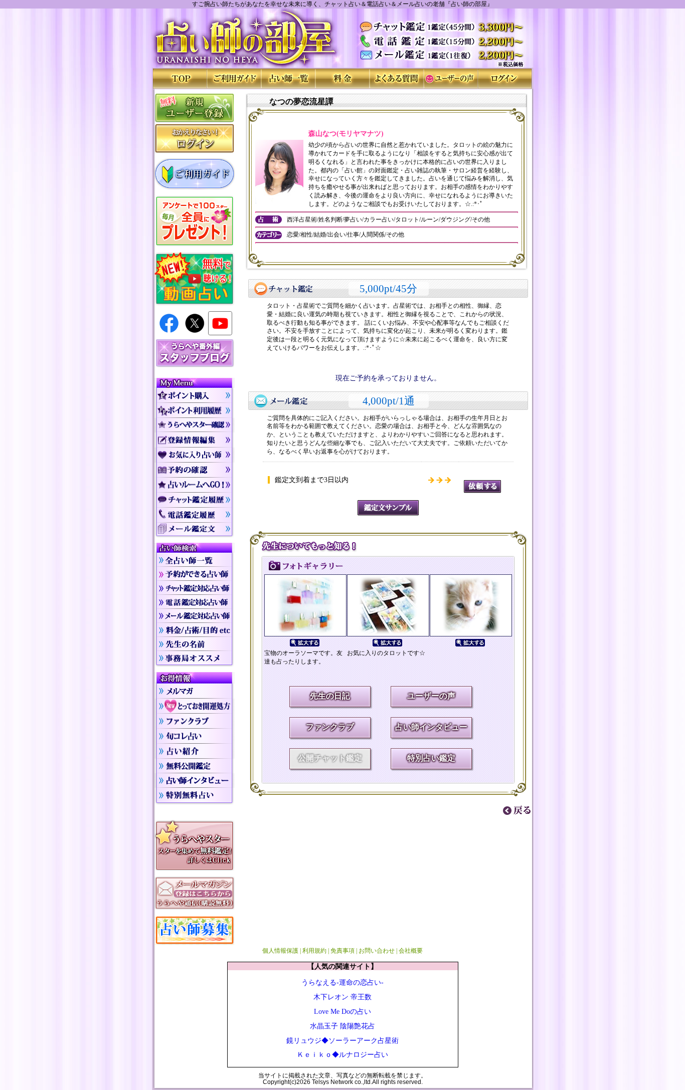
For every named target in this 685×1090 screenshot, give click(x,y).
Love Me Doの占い (342, 1011)
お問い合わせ (377, 950)
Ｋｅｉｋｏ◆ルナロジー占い (342, 1054)
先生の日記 (330, 696)
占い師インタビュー (431, 727)
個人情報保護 (280, 950)
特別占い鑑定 (431, 758)
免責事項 (342, 950)
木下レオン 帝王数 (342, 997)
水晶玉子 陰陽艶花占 (342, 1026)
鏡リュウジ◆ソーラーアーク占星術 (342, 1040)
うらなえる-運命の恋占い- (342, 982)
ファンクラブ (330, 727)
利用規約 (314, 950)
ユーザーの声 (431, 696)
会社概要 (411, 950)
